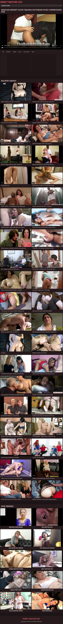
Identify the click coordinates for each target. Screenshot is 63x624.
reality (14, 51)
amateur (8, 51)
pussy (19, 51)
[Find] (61, 5)
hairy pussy (26, 51)
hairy (33, 51)
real (3, 51)
